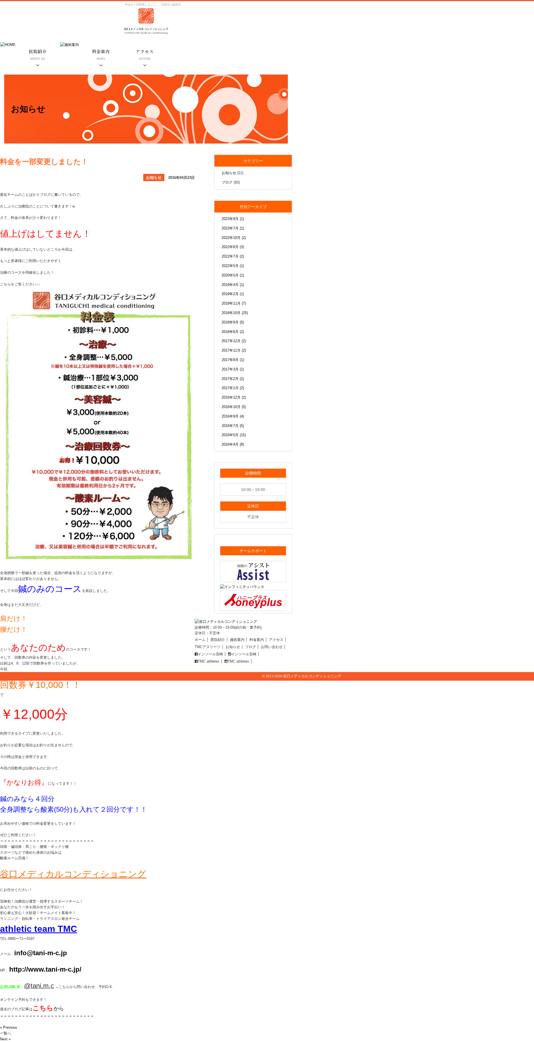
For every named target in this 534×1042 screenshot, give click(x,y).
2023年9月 (233, 219)
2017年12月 (234, 341)
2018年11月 (234, 303)
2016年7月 (233, 426)
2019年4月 (233, 285)
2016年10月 (234, 407)
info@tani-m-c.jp (40, 953)
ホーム (200, 640)
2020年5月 (233, 275)
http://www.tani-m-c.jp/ (44, 969)
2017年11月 (234, 350)
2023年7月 (233, 228)
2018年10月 (235, 313)
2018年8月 (233, 332)
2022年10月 (234, 238)
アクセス (276, 640)
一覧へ (5, 1033)
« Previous (8, 1027)
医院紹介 (218, 640)
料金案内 (256, 640)
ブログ (227, 182)
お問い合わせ (272, 647)
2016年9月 (233, 416)
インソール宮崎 (210, 654)
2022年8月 (233, 247)
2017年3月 (233, 369)
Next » (5, 1039)
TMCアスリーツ (208, 647)
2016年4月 (233, 444)
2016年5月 (234, 435)
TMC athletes (208, 661)
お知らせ (229, 173)
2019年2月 (233, 294)
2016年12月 (234, 397)
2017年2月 (233, 379)
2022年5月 (233, 266)
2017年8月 (233, 360)
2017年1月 (233, 388)
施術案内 (237, 640)
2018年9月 (233, 322)
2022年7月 (233, 256)
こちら (43, 1008)
